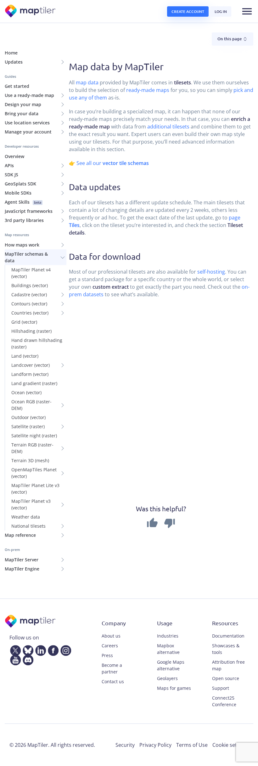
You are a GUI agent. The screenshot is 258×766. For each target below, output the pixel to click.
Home (11, 53)
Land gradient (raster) (34, 383)
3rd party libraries (24, 220)
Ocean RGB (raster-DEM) (31, 405)
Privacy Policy (155, 744)
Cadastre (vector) (29, 295)
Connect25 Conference (224, 701)
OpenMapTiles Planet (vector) (34, 473)
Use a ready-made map (29, 95)
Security (125, 744)
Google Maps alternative (170, 665)
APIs (9, 165)
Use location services (27, 123)
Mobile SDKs (18, 193)
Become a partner (112, 668)
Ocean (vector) (26, 392)
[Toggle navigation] (247, 11)
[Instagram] (64, 649)
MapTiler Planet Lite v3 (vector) (35, 488)
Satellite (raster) (28, 426)
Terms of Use (192, 744)
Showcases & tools (225, 649)
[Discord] (27, 659)
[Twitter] (14, 649)
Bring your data (21, 113)
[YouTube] (14, 659)
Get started (17, 86)
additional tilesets (168, 126)
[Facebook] (52, 649)
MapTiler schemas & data (26, 257)
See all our (112, 163)
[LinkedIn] (39, 649)
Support (220, 688)
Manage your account (28, 132)
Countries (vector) (29, 313)
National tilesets (28, 526)
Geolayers (167, 678)
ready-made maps (147, 90)
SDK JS (11, 175)
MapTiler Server (21, 560)
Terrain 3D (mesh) (30, 460)
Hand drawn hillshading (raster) (36, 343)
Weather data (25, 517)
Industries (167, 636)
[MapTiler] (31, 11)
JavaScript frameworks (29, 211)
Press (107, 655)
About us (111, 636)
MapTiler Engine (22, 569)
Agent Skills (23, 202)
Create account (187, 11)
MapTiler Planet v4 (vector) (31, 273)
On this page (230, 39)
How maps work (22, 245)
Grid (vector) (24, 322)
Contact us (113, 681)
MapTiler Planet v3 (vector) (31, 504)
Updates (14, 62)
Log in (221, 11)
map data (87, 82)
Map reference (20, 535)
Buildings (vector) (29, 285)
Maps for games (174, 688)
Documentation (228, 636)
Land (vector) (24, 356)
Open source (225, 678)
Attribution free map (228, 665)
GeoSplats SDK (20, 184)
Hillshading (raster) (31, 331)
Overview (14, 156)
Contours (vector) (29, 304)
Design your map (23, 104)
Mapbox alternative (168, 649)
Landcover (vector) (30, 365)
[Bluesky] (27, 649)
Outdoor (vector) (28, 417)
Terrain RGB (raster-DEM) (32, 448)
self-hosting (211, 271)
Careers (110, 646)
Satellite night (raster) (34, 436)
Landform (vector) (29, 374)
